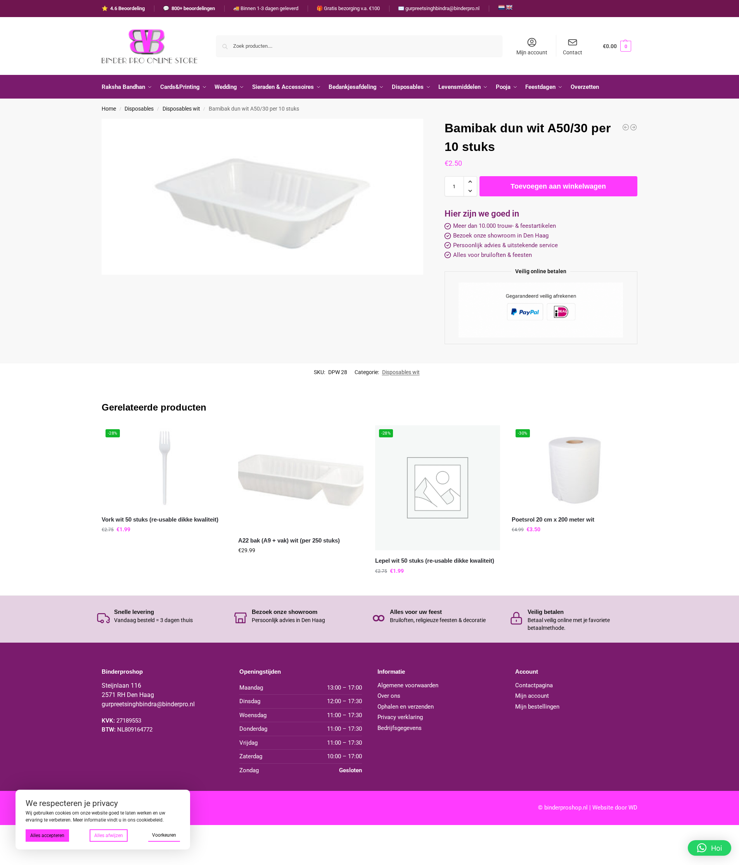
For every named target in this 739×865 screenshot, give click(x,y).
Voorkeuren (164, 835)
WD (632, 807)
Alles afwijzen (108, 835)
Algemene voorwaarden (407, 685)
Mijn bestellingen (537, 706)
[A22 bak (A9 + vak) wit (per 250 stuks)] (626, 127)
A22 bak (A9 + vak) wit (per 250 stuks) (289, 540)
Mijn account (531, 52)
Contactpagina (534, 685)
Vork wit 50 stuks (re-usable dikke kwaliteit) (160, 519)
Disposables (139, 109)
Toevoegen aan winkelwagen (558, 186)
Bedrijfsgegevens (399, 728)
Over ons (388, 695)
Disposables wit (181, 109)
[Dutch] (501, 7)
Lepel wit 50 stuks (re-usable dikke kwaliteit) (434, 560)
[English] (508, 7)
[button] (617, 46)
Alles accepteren (47, 835)
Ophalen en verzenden (405, 706)
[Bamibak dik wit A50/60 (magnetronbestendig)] (633, 127)
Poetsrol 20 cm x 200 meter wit (553, 519)
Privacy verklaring (400, 717)
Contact (572, 52)
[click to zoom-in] (262, 197)
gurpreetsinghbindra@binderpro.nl (148, 704)
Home (109, 109)
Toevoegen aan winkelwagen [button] (164, 546)
